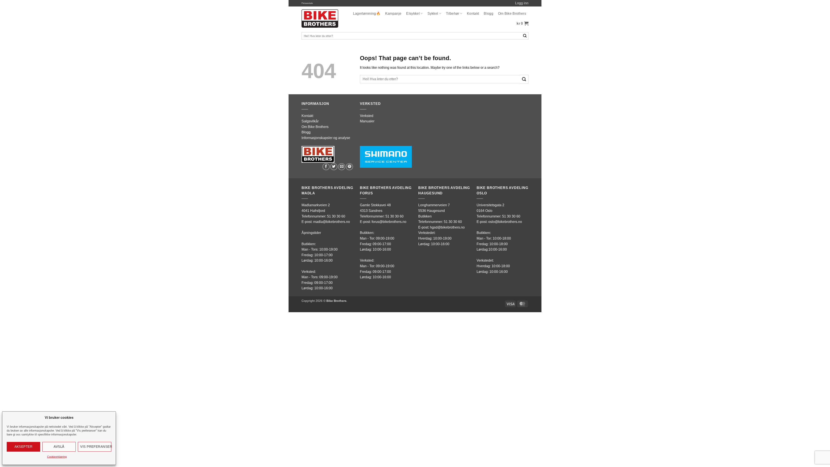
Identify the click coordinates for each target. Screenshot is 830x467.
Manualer (367, 121)
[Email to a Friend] (341, 166)
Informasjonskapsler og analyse (326, 138)
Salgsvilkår (310, 121)
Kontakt (473, 13)
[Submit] (524, 36)
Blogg (488, 13)
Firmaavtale (307, 3)
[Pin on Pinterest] (349, 166)
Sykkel (433, 13)
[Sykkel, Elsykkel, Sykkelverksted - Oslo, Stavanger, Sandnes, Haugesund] (320, 18)
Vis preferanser (95, 446)
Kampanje (393, 13)
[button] (522, 24)
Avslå (59, 446)
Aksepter (23, 446)
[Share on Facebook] (326, 166)
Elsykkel (413, 13)
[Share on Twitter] (333, 166)
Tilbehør (452, 13)
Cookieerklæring (57, 456)
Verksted (366, 116)
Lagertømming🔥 (366, 13)
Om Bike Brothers (512, 13)
